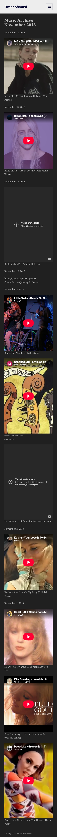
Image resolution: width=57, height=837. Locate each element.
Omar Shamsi (15, 6)
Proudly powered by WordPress (18, 833)
